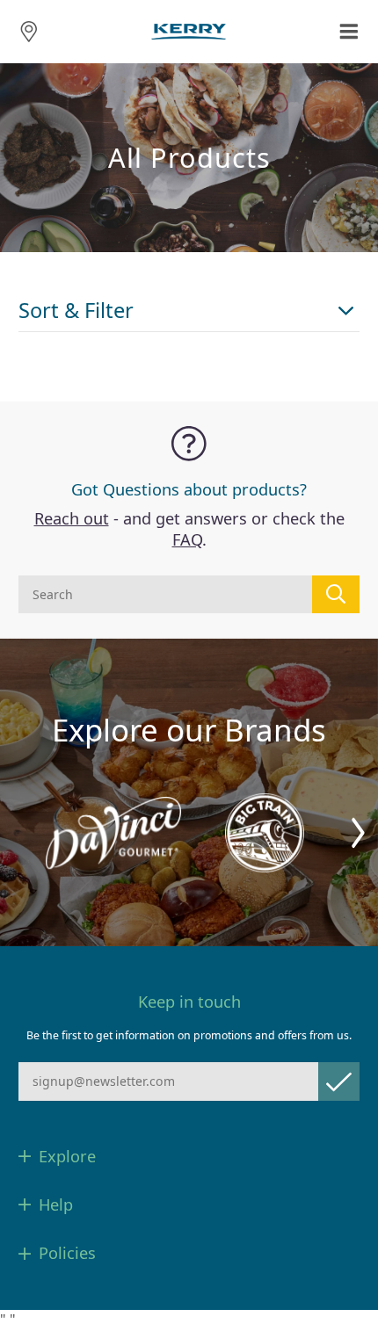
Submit (339, 1081)
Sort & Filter (76, 310)
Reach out (71, 518)
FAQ (187, 539)
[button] (358, 833)
